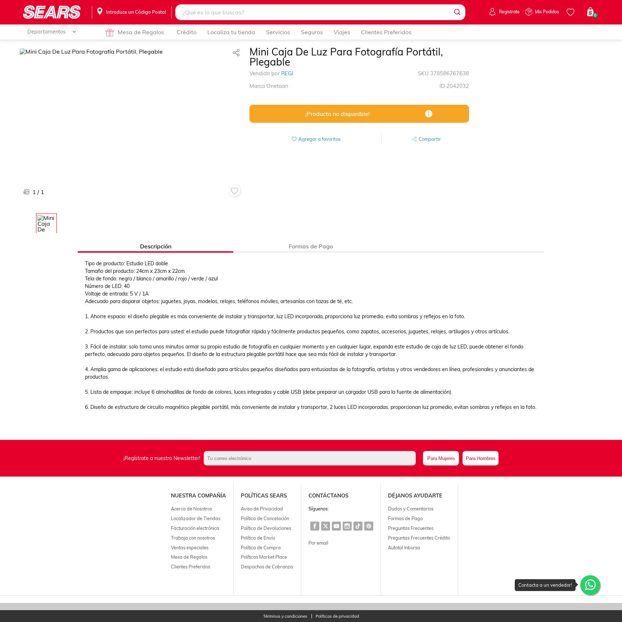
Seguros (312, 32)
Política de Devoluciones (266, 528)
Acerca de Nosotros (191, 508)
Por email (318, 543)
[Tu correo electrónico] (312, 458)
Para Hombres (481, 458)
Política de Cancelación (265, 518)
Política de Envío (258, 538)
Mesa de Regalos (141, 32)
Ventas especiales (189, 547)
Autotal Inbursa (404, 547)
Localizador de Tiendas (195, 518)
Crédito (187, 32)
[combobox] (320, 12)
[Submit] (456, 12)
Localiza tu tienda (231, 32)
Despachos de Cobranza (267, 566)
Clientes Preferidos (386, 32)
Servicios (278, 32)
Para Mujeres (441, 458)
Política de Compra (261, 547)
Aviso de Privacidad (262, 508)
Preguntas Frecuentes (410, 528)
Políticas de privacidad (337, 616)
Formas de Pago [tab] (311, 246)
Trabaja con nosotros (193, 538)
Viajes (342, 32)
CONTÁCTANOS (328, 495)
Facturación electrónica (195, 528)
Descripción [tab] (155, 246)
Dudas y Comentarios (410, 508)
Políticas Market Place (264, 557)
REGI (287, 73)
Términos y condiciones (285, 616)
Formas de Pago (405, 518)
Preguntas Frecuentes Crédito (419, 538)
